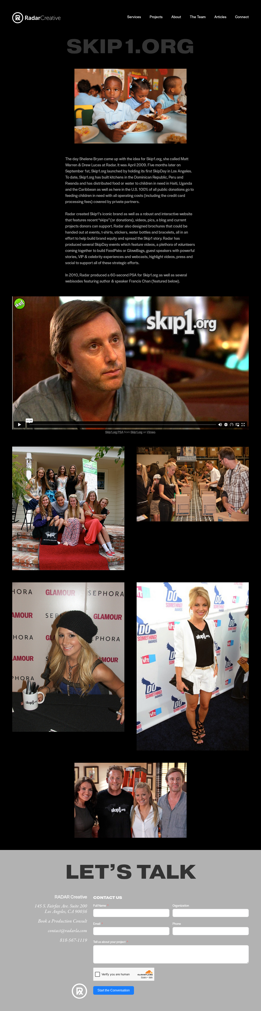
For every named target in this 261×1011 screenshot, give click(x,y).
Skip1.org (136, 432)
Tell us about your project (109, 941)
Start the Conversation (113, 990)
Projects (156, 16)
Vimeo (151, 432)
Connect (242, 16)
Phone (177, 923)
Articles (220, 16)
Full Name (99, 905)
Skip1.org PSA (114, 432)
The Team (198, 16)
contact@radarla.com (67, 930)
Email (96, 923)
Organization (181, 905)
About (176, 16)
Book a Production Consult (62, 921)
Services (134, 16)
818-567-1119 (73, 940)
